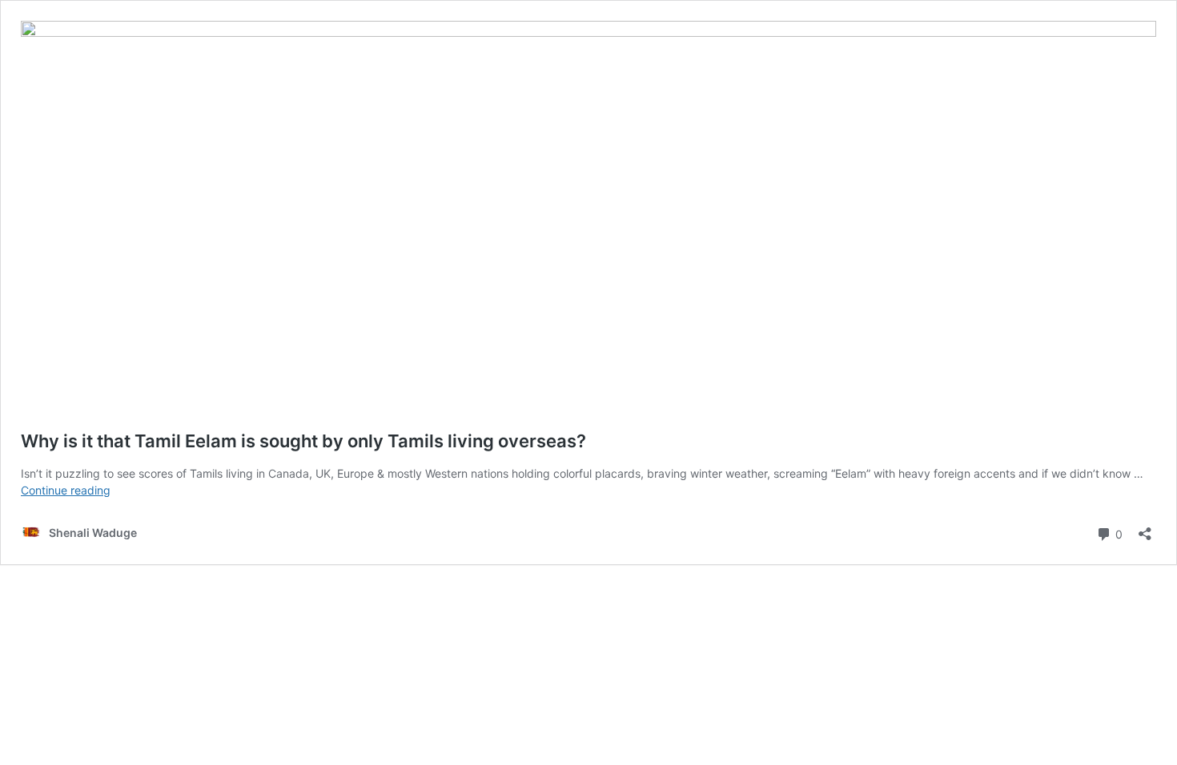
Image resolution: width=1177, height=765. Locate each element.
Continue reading (65, 490)
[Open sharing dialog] (1145, 528)
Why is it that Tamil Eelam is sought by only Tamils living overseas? (303, 441)
